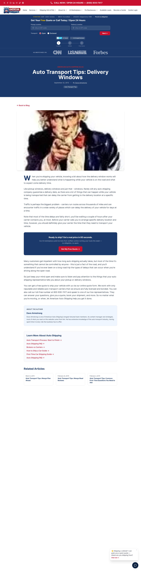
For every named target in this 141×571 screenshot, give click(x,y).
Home (25, 10)
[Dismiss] (136, 550)
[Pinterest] (23, 3)
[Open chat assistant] (135, 565)
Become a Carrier (120, 10)
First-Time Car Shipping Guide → (40, 354)
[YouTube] (17, 3)
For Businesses (90, 10)
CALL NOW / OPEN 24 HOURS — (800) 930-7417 (78, 3)
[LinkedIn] (14, 3)
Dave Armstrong (81, 83)
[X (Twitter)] (4, 3)
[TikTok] (20, 3)
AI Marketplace (75, 10)
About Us (61, 10)
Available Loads (105, 10)
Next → (105, 33)
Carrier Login (132, 10)
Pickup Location (36, 24)
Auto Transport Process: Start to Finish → (44, 340)
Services (32, 10)
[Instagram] (10, 3)
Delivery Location (76, 24)
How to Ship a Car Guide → (38, 351)
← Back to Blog (23, 105)
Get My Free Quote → (70, 249)
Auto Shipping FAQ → (35, 344)
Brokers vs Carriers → (36, 347)
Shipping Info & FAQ (47, 10)
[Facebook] (7, 3)
